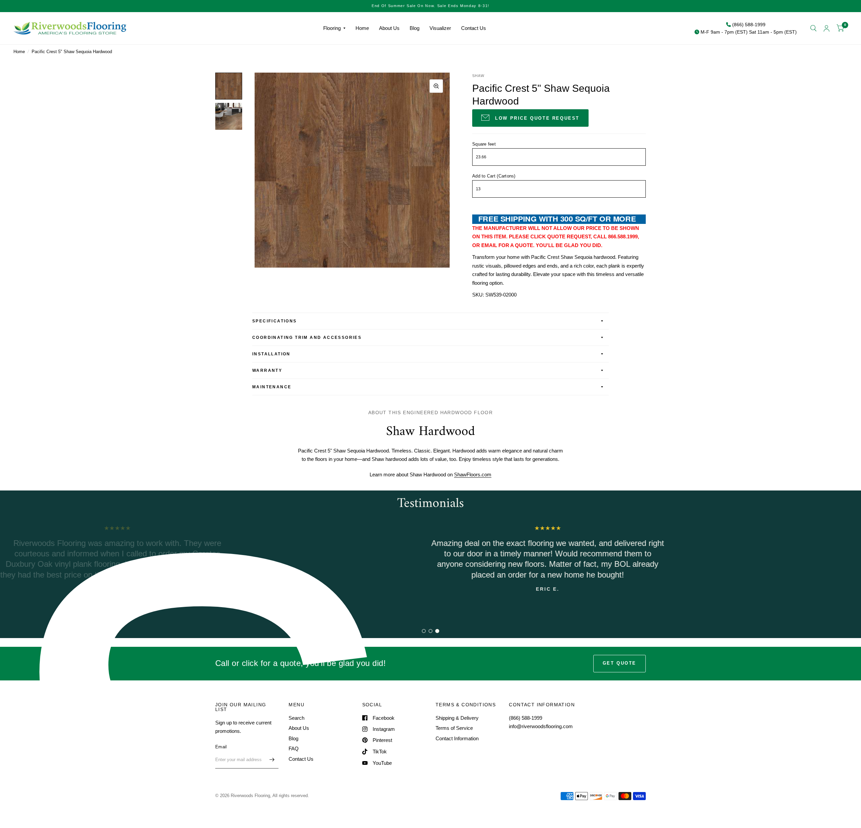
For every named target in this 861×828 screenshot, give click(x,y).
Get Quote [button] (619, 663)
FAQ (294, 748)
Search (296, 718)
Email (221, 746)
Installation (271, 354)
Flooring (332, 28)
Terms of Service (454, 728)
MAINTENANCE (271, 387)
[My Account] (826, 28)
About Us (389, 28)
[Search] (813, 28)
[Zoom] (436, 86)
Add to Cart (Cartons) (493, 176)
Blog (414, 28)
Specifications (274, 321)
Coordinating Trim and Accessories (307, 337)
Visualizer (440, 28)
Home (362, 28)
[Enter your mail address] (271, 759)
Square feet (484, 144)
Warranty (267, 370)
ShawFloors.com (472, 474)
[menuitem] (334, 28)
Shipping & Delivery (457, 718)
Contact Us (473, 28)
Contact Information (457, 738)
